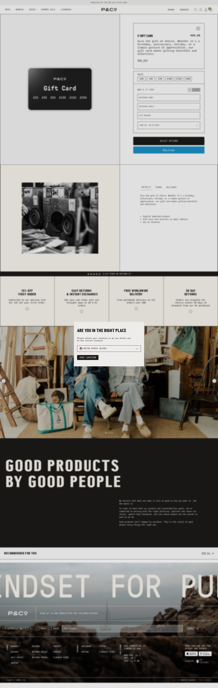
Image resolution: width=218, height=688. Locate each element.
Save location (87, 357)
